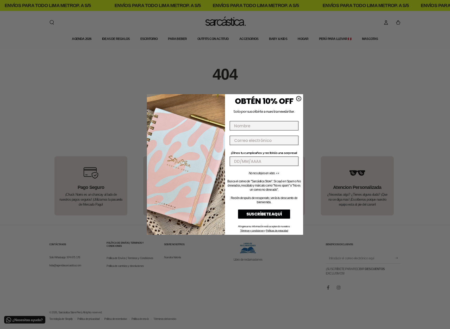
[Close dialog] (298, 98)
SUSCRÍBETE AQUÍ (264, 214)
